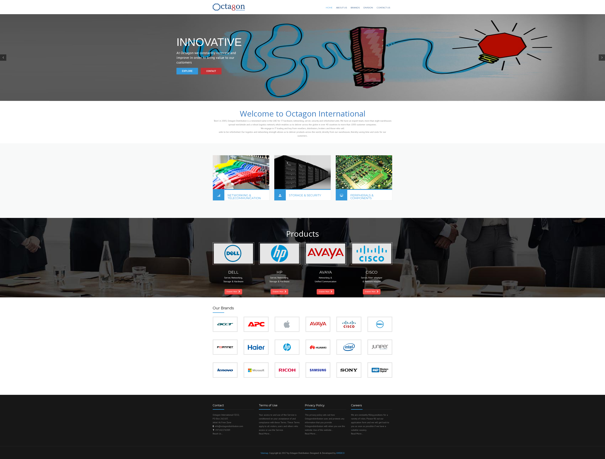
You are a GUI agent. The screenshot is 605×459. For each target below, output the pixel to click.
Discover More (232, 291)
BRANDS (355, 7)
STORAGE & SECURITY (305, 195)
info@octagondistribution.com (229, 426)
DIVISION (368, 7)
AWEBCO (340, 453)
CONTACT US (383, 7)
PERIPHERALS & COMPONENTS (362, 197)
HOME (329, 7)
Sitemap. (265, 453)
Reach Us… (218, 433)
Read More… (265, 433)
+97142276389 (222, 430)
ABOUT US (341, 7)
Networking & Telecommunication (244, 197)
